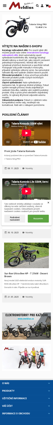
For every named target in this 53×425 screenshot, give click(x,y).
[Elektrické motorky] (26, 326)
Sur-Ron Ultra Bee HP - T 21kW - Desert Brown (26, 275)
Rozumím (38, 218)
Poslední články (15, 114)
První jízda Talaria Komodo (19, 151)
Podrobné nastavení (15, 218)
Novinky (29, 168)
